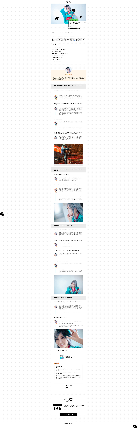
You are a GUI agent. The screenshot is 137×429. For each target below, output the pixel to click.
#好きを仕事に (77, 28)
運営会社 (70, 423)
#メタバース (73, 28)
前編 (74, 40)
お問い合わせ (66, 423)
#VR (69, 28)
